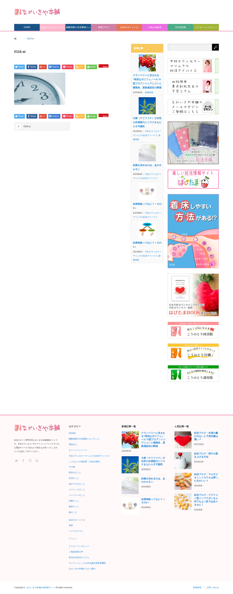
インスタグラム (76, 531)
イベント (73, 538)
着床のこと (74, 506)
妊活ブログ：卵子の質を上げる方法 (206, 455)
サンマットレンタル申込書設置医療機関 (87, 563)
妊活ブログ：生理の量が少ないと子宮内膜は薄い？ (206, 436)
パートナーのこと (77, 495)
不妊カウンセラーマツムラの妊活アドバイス (52, 28)
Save (105, 66)
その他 (72, 467)
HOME (27, 27)
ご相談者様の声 (76, 552)
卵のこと (73, 512)
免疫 (71, 525)
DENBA (72, 433)
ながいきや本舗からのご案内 (82, 569)
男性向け (73, 444)
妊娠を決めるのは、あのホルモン (147, 167)
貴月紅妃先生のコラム (79, 557)
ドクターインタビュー (206, 27)
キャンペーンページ (78, 450)
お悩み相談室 (155, 27)
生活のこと (74, 478)
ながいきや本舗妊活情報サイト (40, 587)
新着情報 (149, 92)
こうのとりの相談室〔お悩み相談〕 (85, 461)
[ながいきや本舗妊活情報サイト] (37, 12)
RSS (37, 460)
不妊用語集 (180, 27)
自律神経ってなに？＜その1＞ (147, 244)
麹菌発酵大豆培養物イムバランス (78, 28)
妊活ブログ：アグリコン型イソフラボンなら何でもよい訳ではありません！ (206, 500)
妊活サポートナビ (129, 27)
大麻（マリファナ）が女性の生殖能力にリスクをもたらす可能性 (147, 122)
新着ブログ (103, 27)
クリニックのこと (77, 489)
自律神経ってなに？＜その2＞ (147, 205)
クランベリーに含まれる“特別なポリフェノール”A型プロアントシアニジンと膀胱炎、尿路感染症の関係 (147, 81)
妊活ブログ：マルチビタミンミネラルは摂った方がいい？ (206, 477)
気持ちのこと (75, 472)
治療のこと (74, 501)
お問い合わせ (213, 587)
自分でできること (77, 484)
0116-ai (27, 126)
